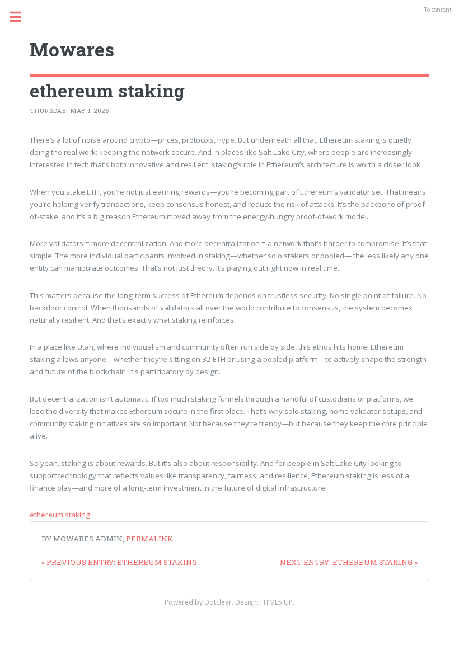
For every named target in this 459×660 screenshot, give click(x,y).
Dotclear (218, 602)
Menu (22, 17)
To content (438, 9)
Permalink (149, 539)
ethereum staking (60, 515)
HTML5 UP (276, 602)
